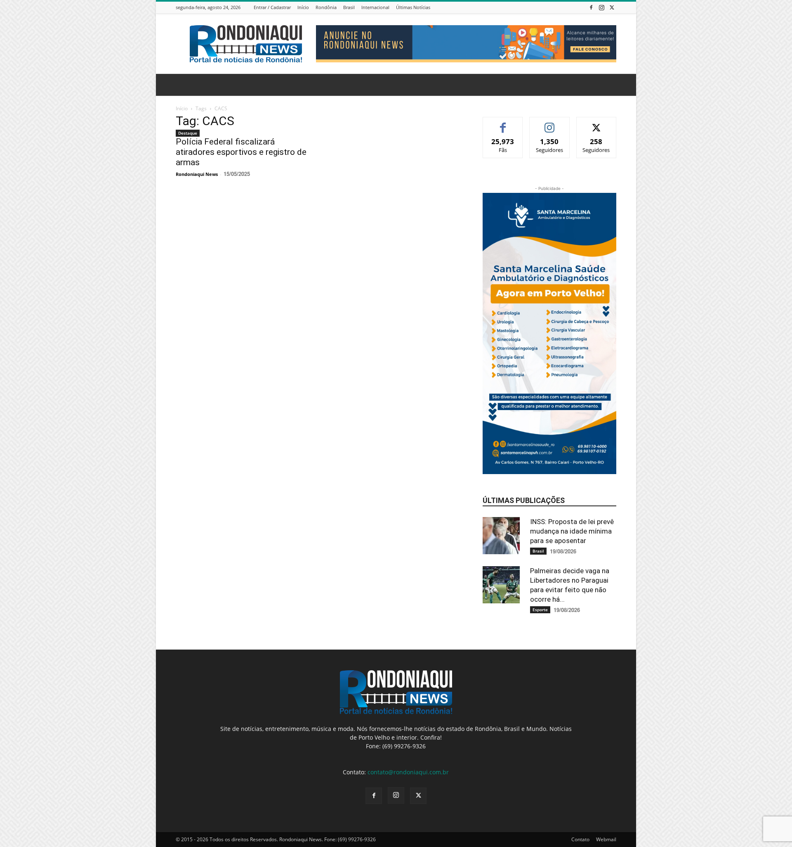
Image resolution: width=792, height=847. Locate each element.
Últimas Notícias (413, 7)
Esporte (540, 609)
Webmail (606, 839)
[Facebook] (591, 7)
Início (303, 7)
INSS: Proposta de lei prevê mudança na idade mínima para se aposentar (572, 531)
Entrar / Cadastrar (272, 7)
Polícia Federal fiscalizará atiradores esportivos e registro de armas (241, 152)
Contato (580, 839)
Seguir (550, 123)
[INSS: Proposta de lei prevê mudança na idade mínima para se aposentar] (503, 535)
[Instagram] (601, 7)
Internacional (375, 7)
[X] (611, 7)
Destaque (187, 133)
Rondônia (326, 7)
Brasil (349, 7)
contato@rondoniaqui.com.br (408, 772)
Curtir (503, 123)
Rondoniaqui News (197, 174)
